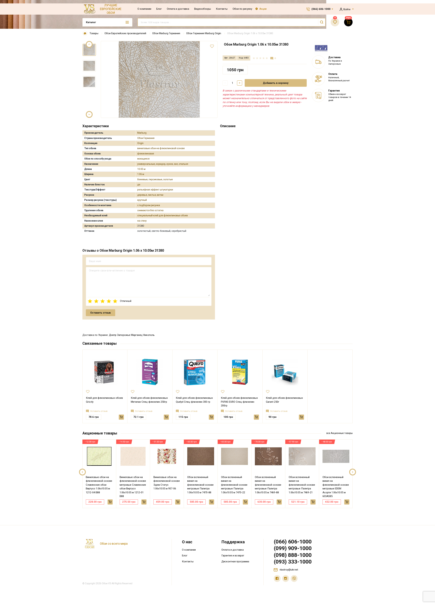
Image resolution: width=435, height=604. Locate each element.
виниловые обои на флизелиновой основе (161, 148)
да (138, 184)
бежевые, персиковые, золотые (155, 179)
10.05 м (141, 169)
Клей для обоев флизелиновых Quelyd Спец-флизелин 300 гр (194, 399)
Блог (159, 8)
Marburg (141, 132)
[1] (90, 301)
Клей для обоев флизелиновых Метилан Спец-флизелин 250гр (149, 399)
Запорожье (123, 335)
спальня (183, 164)
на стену (142, 220)
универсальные (146, 164)
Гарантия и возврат (232, 555)
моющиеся (143, 158)
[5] (115, 301)
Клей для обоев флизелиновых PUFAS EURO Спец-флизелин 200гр (239, 401)
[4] (109, 301)
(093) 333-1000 (293, 561)
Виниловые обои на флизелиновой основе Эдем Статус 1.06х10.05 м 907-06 (166, 483)
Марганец (136, 335)
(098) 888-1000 (293, 555)
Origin (140, 143)
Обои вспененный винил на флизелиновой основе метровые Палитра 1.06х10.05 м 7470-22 (234, 485)
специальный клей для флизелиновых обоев (162, 215)
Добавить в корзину (276, 83)
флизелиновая (145, 153)
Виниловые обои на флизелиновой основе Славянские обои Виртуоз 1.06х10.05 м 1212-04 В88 (99, 485)
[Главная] (85, 33)
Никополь (149, 335)
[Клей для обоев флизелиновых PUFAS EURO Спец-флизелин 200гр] (240, 372)
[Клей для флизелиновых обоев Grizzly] (105, 372)
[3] (102, 301)
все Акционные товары (339, 433)
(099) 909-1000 (293, 548)
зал (176, 164)
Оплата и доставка (178, 8)
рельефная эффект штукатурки (155, 189)
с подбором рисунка (148, 205)
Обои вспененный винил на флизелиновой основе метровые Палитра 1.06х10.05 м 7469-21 (302, 485)
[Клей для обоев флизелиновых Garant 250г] (285, 372)
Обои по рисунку (242, 8)
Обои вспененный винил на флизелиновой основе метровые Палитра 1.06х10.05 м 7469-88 (268, 485)
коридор (161, 164)
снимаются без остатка (150, 210)
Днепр (112, 335)
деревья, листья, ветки (150, 195)
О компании (144, 8)
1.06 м (140, 174)
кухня (170, 164)
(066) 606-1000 (320, 9)
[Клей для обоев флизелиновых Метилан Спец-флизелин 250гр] (150, 372)
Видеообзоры (202, 8)
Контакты (222, 8)
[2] (96, 301)
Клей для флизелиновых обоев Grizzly (104, 399)
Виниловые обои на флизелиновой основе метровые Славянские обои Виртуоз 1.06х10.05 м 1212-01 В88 (133, 487)
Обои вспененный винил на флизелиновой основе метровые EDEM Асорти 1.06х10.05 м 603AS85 (336, 487)
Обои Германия (145, 138)
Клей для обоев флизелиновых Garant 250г (284, 399)
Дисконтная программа (235, 561)
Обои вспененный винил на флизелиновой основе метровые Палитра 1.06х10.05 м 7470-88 (200, 485)
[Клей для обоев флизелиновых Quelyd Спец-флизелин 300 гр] (195, 372)
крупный (142, 200)
